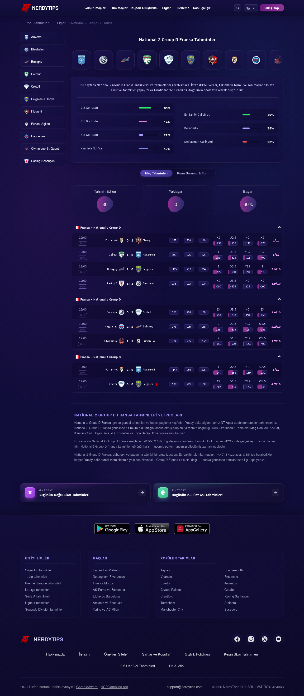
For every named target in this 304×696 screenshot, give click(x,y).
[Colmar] (147, 59)
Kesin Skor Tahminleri (241, 654)
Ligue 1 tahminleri (37, 602)
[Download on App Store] (152, 528)
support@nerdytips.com (185, 686)
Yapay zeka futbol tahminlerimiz (106, 459)
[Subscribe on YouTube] (278, 639)
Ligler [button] (166, 7)
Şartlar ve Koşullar (156, 654)
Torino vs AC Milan (106, 609)
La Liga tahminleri (37, 589)
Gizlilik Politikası (197, 654)
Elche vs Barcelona (106, 596)
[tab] (156, 173)
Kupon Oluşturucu (144, 7)
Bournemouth (233, 570)
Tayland (166, 570)
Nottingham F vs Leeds (109, 576)
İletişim (84, 654)
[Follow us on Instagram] (251, 639)
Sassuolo (230, 609)
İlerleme (183, 7)
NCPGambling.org (114, 686)
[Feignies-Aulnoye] (190, 59)
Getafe (229, 589)
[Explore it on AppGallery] (192, 528)
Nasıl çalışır (201, 7)
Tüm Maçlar (119, 7)
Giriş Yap (272, 7)
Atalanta (230, 602)
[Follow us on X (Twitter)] (265, 639)
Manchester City (172, 609)
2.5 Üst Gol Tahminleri (137, 665)
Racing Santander (236, 596)
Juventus (230, 583)
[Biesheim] (103, 59)
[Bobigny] (125, 59)
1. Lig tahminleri (36, 576)
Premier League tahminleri (43, 583)
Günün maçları (95, 7)
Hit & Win (176, 665)
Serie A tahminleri (37, 596)
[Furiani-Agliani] (234, 59)
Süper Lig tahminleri (38, 570)
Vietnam (166, 576)
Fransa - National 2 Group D (100, 227)
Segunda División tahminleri (44, 609)
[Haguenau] (256, 59)
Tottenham (168, 602)
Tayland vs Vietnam (106, 570)
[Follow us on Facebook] (237, 639)
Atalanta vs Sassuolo (107, 602)
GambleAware (87, 686)
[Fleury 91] (212, 59)
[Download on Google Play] (112, 528)
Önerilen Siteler (116, 654)
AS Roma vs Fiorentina (109, 589)
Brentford (167, 596)
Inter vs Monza (103, 583)
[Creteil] (168, 59)
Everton (166, 583)
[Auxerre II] (81, 59)
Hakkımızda (55, 654)
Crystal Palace (171, 589)
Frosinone (231, 576)
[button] (237, 7)
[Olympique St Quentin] (278, 59)
